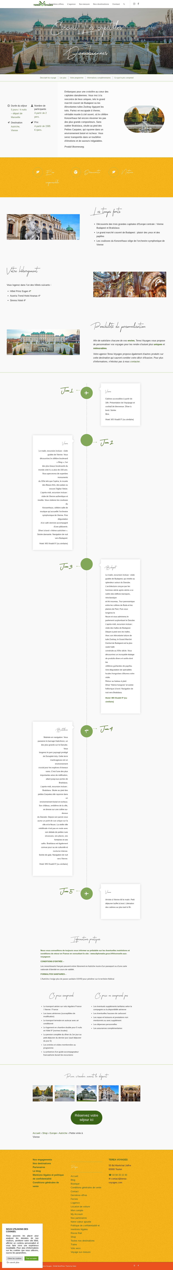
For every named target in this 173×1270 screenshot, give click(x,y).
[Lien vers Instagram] (134, 4)
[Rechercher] (124, 4)
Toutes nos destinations (82, 1240)
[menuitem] (42, 4)
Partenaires (39, 1167)
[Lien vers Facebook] (138, 4)
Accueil (36, 1133)
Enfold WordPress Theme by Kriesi (64, 1266)
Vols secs (76, 1248)
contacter (135, 361)
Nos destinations (42, 1163)
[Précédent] (39, 1093)
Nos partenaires (79, 1218)
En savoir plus (13, 1262)
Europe (53, 1133)
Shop (44, 1133)
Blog (73, 1180)
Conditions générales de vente (86, 1187)
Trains (74, 1244)
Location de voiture (80, 1206)
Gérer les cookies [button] (14, 1258)
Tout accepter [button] (31, 1258)
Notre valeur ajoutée (81, 1221)
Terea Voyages (47, 1266)
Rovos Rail (76, 1233)
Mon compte (77, 1210)
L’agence (75, 1203)
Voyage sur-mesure (80, 1252)
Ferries (74, 1199)
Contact (75, 1191)
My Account (77, 1214)
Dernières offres (79, 1195)
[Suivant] (134, 1093)
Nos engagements (42, 1159)
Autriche (63, 1133)
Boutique (75, 1183)
